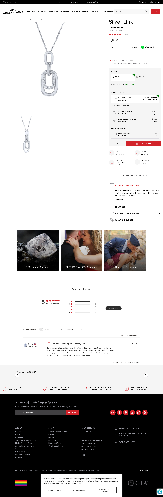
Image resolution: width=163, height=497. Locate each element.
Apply (155, 114)
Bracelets (52, 440)
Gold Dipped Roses (55, 446)
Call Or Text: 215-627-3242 (122, 163)
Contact (18, 431)
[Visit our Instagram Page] (112, 412)
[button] (155, 11)
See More (119, 199)
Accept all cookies (80, 490)
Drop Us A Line (145, 162)
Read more (86, 355)
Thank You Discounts (125, 267)
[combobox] (130, 11)
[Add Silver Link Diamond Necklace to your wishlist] (111, 153)
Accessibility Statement (24, 446)
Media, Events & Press (23, 443)
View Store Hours (88, 444)
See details (122, 100)
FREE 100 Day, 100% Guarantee (81, 267)
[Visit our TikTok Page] (138, 412)
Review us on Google (129, 428)
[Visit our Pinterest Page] (125, 412)
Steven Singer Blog (22, 455)
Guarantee (19, 437)
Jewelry (95, 11)
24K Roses (108, 11)
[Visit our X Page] (131, 412)
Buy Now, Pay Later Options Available (77, 2)
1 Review (126, 35)
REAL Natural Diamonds (38, 267)
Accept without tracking (105, 490)
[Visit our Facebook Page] (119, 412)
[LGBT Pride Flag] (21, 483)
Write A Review (113, 308)
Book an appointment (136, 176)
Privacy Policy (76, 483)
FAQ (84, 455)
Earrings (51, 434)
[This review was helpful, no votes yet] (133, 362)
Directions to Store (89, 447)
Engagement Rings (59, 11)
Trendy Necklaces (31, 20)
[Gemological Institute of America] (138, 483)
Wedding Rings (80, 11)
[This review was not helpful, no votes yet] (137, 362)
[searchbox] (31, 329)
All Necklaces (16, 20)
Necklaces (52, 437)
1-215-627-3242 (125, 443)
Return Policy (20, 452)
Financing (18, 457)
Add (155, 136)
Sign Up (72, 412)
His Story (18, 434)
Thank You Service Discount (25, 440)
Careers (18, 449)
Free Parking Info (88, 449)
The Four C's (86, 431)
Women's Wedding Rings (57, 431)
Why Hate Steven (36, 11)
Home (6, 20)
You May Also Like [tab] (26, 372)
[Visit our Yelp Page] (144, 412)
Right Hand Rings (54, 443)
